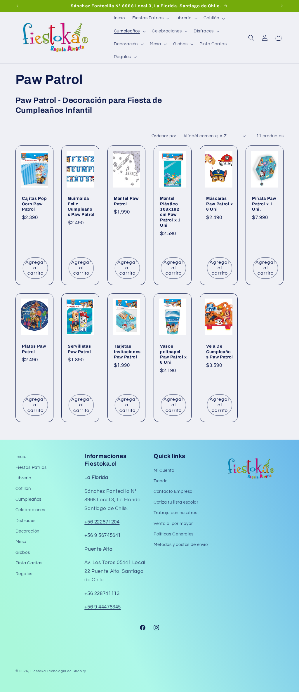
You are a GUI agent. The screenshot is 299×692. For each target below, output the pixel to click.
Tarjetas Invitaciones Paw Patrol (127, 351)
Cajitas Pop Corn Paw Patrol (34, 204)
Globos (22, 552)
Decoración (27, 531)
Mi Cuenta (164, 470)
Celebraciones (30, 510)
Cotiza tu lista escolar (176, 502)
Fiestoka (38, 671)
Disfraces (25, 520)
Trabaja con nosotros (175, 513)
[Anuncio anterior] (17, 6)
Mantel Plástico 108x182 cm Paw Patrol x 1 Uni (170, 212)
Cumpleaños (28, 499)
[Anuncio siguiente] (281, 6)
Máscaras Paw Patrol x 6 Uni (219, 204)
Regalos (23, 574)
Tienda (161, 481)
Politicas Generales (174, 534)
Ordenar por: (164, 136)
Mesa (21, 542)
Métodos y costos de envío (181, 544)
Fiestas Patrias (31, 467)
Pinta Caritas (29, 563)
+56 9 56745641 (102, 535)
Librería (23, 478)
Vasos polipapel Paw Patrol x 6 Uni (173, 354)
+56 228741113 (101, 593)
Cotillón (23, 488)
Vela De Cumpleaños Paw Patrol (219, 351)
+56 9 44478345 (102, 607)
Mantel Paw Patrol (126, 201)
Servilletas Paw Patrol (79, 349)
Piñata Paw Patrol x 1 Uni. (264, 204)
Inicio (21, 457)
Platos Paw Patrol (34, 349)
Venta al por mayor (173, 523)
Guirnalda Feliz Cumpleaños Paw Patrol (81, 206)
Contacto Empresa (173, 491)
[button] (150, 18)
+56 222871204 (101, 522)
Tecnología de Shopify (66, 671)
